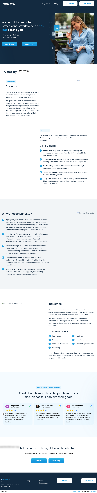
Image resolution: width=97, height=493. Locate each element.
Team (41, 481)
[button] (93, 414)
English (45, 3)
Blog (56, 3)
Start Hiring (87, 4)
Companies (43, 483)
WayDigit (93, 491)
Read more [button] (30, 422)
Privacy (64, 481)
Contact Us (89, 481)
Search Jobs (70, 4)
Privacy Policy (76, 491)
